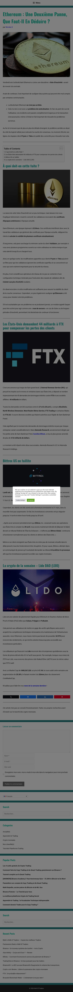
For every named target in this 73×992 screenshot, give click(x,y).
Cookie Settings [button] (20, 500)
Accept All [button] (30, 500)
